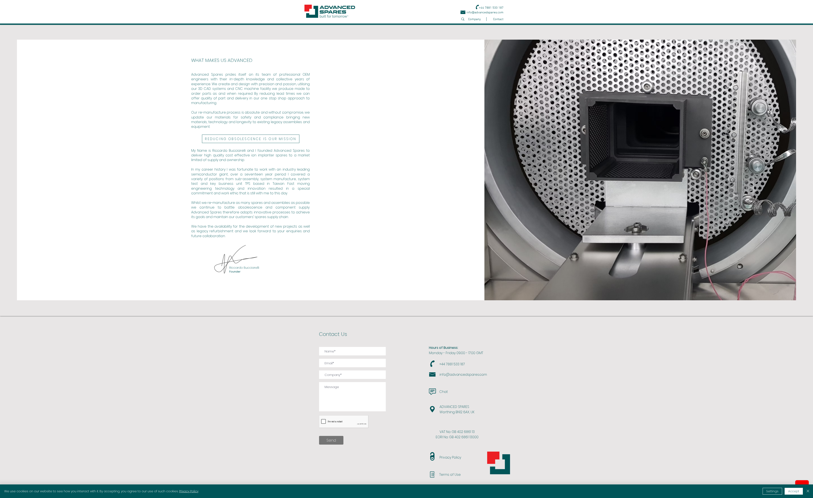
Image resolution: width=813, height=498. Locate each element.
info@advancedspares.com (484, 12)
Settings (772, 491)
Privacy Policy (188, 491)
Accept (793, 491)
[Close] (807, 491)
